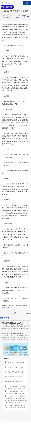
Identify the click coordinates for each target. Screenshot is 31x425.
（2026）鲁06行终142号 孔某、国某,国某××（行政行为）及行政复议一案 (16, 406)
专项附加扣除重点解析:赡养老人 (14, 381)
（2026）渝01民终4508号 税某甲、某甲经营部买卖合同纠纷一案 (16, 402)
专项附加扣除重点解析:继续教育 (14, 372)
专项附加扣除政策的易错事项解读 (15, 362)
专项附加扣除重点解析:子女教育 (14, 367)
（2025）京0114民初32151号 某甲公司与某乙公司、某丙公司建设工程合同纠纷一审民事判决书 (16, 388)
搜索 (27, 3)
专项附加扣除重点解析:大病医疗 (14, 376)
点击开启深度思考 (8, 7)
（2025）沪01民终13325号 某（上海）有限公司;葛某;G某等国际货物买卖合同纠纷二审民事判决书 (16, 392)
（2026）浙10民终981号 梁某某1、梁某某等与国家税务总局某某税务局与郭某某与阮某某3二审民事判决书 (16, 397)
